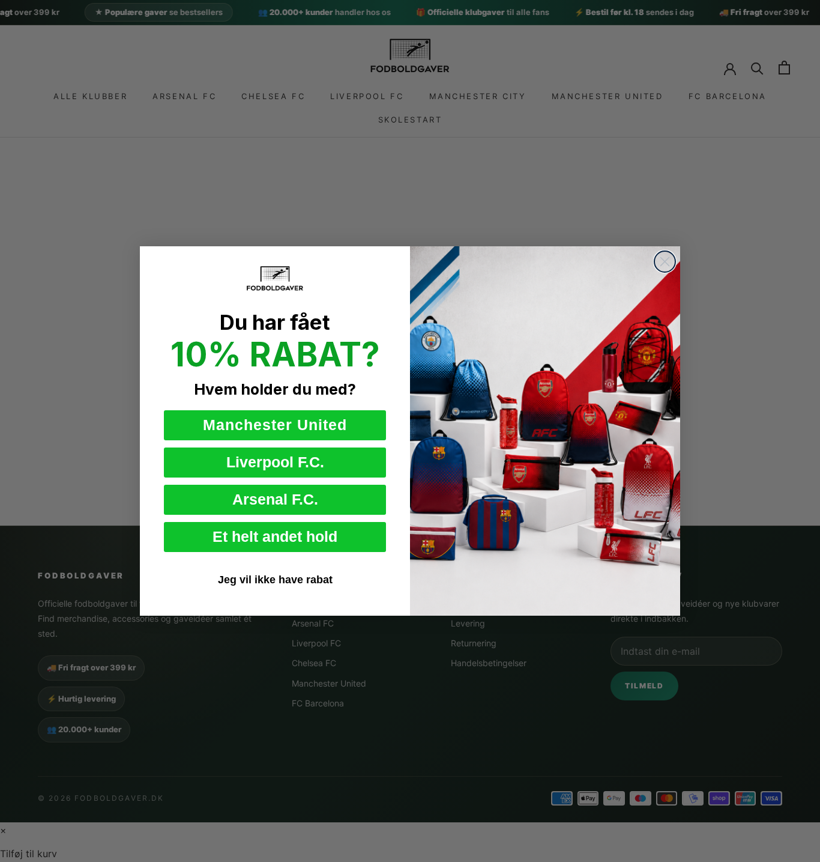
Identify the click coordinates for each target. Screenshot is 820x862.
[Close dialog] (664, 261)
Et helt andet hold (275, 536)
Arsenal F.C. (275, 499)
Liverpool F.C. (275, 462)
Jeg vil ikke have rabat (275, 580)
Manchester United (275, 424)
